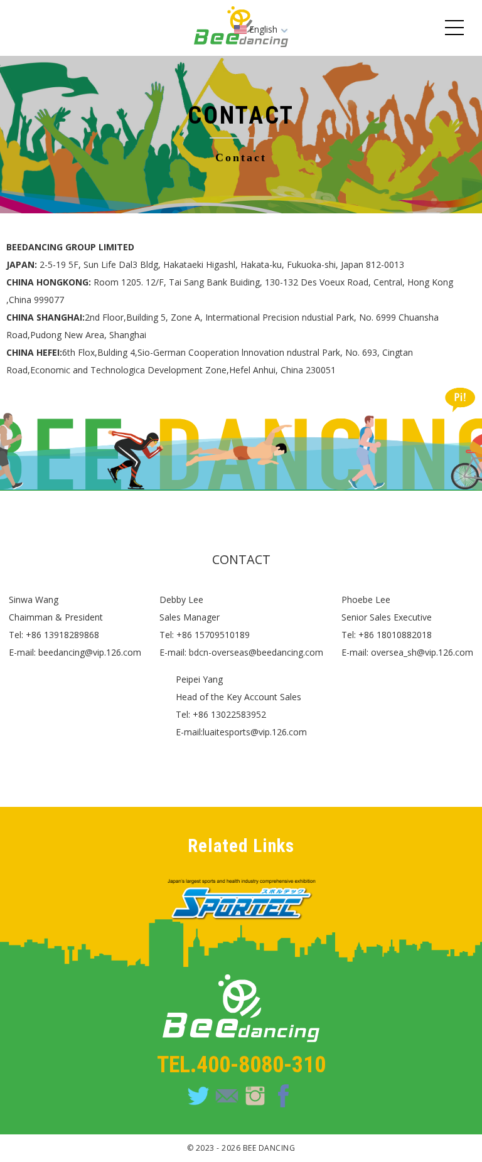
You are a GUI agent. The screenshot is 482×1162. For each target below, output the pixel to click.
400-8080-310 (261, 1065)
